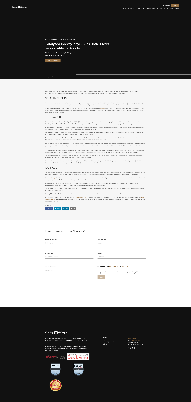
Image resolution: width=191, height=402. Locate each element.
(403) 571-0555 (164, 5)
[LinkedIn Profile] (134, 348)
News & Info (163, 8)
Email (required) (102, 239)
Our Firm (124, 8)
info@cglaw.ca (132, 338)
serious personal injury (82, 197)
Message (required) (50, 267)
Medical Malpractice (134, 8)
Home (46, 77)
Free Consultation (53, 60)
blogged (102, 108)
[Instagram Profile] (132, 348)
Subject (100, 253)
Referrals (170, 8)
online (75, 199)
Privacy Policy (113, 267)
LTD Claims (155, 8)
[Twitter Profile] (130, 348)
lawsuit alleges (52, 178)
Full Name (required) (51, 239)
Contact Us (175, 5)
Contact (177, 8)
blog (86, 194)
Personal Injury (146, 8)
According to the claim (134, 138)
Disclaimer (124, 267)
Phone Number (49, 253)
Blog (50, 77)
